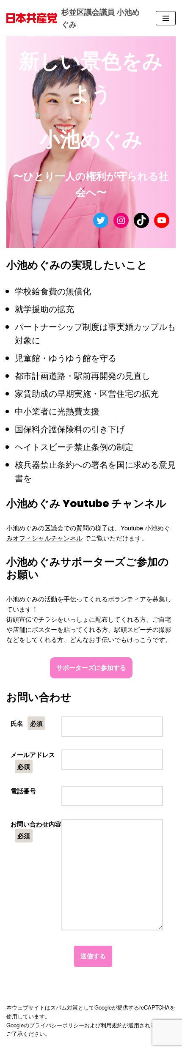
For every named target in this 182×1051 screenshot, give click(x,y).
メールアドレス (33, 760)
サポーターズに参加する (91, 667)
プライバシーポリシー (56, 1025)
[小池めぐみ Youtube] (161, 220)
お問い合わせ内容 (36, 829)
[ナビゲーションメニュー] (166, 18)
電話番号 (23, 791)
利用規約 (112, 1025)
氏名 (27, 723)
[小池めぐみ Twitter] (100, 220)
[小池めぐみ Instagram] (121, 220)
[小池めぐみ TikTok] (141, 220)
